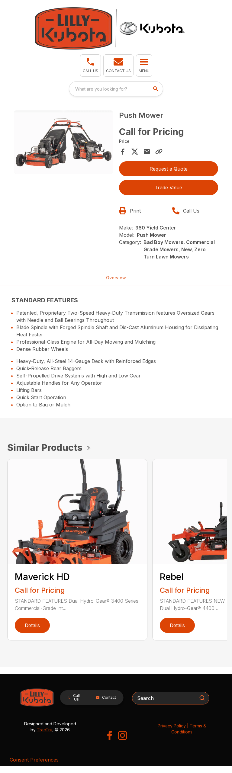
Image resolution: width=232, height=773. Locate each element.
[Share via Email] (146, 151)
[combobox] (116, 89)
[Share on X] (134, 151)
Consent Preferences (34, 760)
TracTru (44, 729)
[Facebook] (109, 735)
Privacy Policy (172, 725)
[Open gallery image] (63, 142)
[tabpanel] (63, 143)
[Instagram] (122, 735)
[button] (90, 65)
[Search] (202, 698)
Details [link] (32, 625)
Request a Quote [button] (169, 169)
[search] (156, 89)
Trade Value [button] (168, 187)
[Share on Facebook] (122, 151)
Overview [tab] (116, 277)
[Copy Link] (159, 151)
